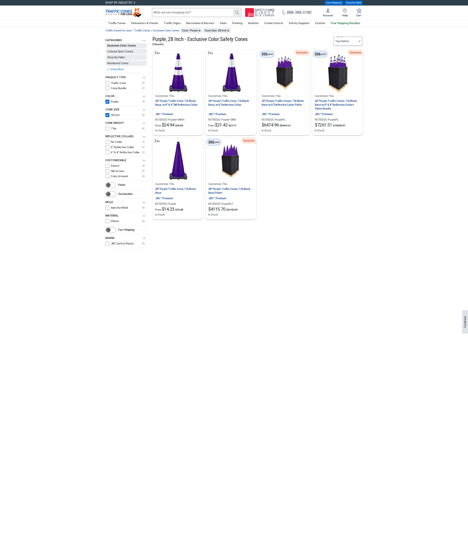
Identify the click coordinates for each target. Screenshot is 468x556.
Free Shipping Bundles (345, 23)
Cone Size (112, 109)
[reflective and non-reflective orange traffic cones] (123, 12)
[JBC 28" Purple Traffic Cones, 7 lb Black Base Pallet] (231, 161)
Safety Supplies (299, 23)
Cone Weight (114, 123)
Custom (320, 23)
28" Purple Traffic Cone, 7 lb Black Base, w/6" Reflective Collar (228, 102)
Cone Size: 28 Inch (216, 30)
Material (111, 215)
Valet (223, 23)
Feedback (465, 322)
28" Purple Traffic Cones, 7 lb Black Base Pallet (229, 190)
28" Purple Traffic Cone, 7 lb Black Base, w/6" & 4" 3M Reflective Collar (176, 102)
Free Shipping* (334, 2)
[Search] (237, 12)
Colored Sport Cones (120, 51)
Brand (110, 238)
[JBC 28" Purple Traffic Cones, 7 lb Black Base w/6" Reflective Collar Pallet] (284, 73)
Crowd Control (273, 23)
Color (109, 96)
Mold (109, 202)
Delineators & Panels (144, 23)
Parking (237, 23)
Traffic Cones (117, 23)
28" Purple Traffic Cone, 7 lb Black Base (175, 190)
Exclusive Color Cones (121, 45)
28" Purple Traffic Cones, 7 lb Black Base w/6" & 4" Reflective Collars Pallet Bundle (336, 104)
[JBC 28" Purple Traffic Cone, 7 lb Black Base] (177, 161)
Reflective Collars (119, 136)
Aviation (253, 23)
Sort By (340, 36)
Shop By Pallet (353, 2)
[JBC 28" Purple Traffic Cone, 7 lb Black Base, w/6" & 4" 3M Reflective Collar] (177, 73)
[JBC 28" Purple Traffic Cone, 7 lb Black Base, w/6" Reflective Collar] (231, 73)
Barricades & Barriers (200, 23)
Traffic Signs (172, 23)
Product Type (115, 77)
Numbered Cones (118, 63)
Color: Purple (190, 30)
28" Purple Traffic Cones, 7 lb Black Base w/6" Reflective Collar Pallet (283, 102)
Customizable (115, 160)
